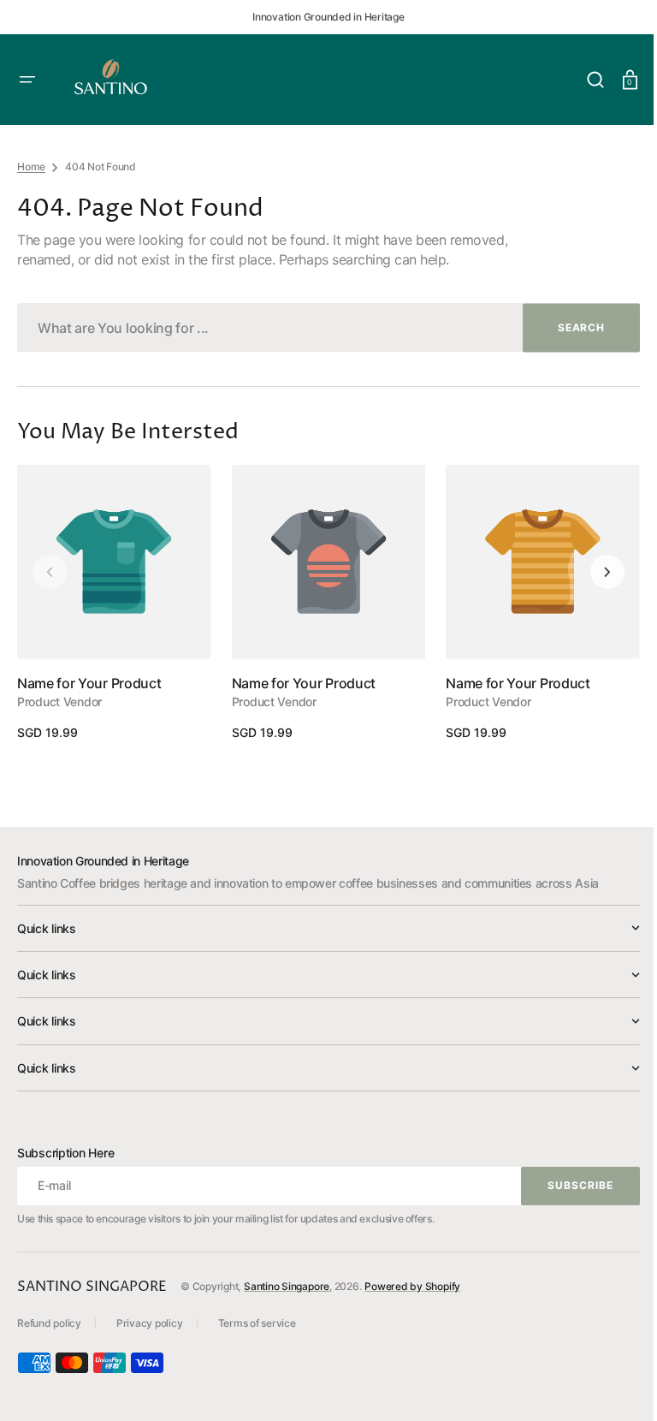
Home (31, 166)
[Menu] (27, 79)
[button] (582, 79)
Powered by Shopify (412, 1286)
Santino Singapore (286, 1286)
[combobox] (322, 327)
